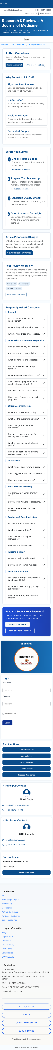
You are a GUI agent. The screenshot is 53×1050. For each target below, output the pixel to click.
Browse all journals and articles (26, 1047)
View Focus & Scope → (21, 169)
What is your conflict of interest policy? (23, 444)
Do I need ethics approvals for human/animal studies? (22, 435)
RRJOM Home (18, 45)
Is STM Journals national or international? (21, 319)
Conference (7, 908)
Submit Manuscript (14, 65)
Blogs (4, 932)
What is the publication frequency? (24, 327)
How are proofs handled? (20, 545)
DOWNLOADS (8, 957)
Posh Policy (7, 949)
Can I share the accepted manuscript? (20, 537)
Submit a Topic (26, 768)
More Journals (31, 13)
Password (6, 696)
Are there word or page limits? (22, 353)
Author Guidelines (37, 45)
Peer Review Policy (16, 294)
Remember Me (10, 713)
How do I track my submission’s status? (23, 596)
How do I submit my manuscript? (23, 346)
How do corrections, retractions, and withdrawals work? (23, 452)
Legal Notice (7, 953)
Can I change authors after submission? (20, 426)
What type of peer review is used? (24, 467)
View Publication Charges (19, 253)
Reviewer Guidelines (11, 916)
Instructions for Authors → (22, 189)
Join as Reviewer (26, 762)
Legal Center (8, 936)
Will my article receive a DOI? (22, 523)
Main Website (45, 13)
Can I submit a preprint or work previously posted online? (22, 382)
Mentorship (7, 904)
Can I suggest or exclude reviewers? (25, 473)
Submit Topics (26, 1031)
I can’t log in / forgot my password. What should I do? (24, 578)
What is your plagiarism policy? (22, 412)
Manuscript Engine (10, 899)
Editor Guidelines (9, 920)
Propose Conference (26, 775)
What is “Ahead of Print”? (19, 530)
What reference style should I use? (24, 375)
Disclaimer (6, 940)
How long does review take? (21, 480)
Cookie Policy (8, 944)
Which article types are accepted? (24, 334)
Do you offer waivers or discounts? (24, 502)
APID (4, 895)
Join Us (27, 1014)
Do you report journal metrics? (22, 565)
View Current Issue (26, 872)
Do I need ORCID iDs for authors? (23, 390)
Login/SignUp (26, 1006)
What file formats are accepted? (23, 360)
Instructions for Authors (34, 65)
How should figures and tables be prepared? (24, 398)
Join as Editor (26, 756)
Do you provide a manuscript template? (21, 367)
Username (6, 682)
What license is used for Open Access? (22, 509)
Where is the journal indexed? (22, 558)
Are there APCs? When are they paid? (22, 494)
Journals (4, 45)
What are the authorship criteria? (23, 419)
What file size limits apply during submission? (23, 587)
